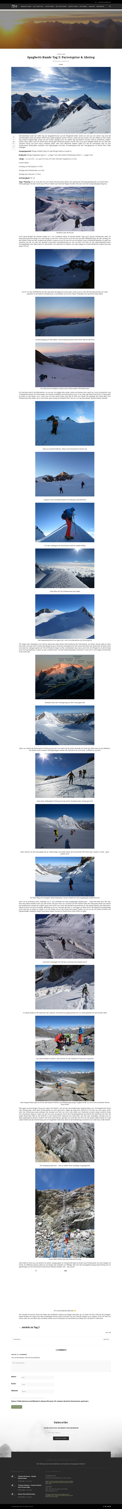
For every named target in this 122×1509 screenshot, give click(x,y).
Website (14, 1391)
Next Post (106, 1339)
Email (13, 1384)
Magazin (92, 6)
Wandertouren (26, 6)
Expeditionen (73, 6)
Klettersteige (38, 6)
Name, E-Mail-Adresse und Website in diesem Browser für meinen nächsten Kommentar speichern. (50, 1401)
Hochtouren (49, 6)
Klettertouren (61, 6)
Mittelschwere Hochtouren (61, 61)
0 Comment (29, 1481)
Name (14, 1377)
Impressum (100, 6)
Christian (48, 1494)
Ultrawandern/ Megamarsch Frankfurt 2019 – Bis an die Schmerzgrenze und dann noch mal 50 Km (59, 1482)
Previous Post (17, 1339)
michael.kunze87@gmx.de (104, 2)
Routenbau (83, 6)
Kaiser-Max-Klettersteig (26, 1494)
